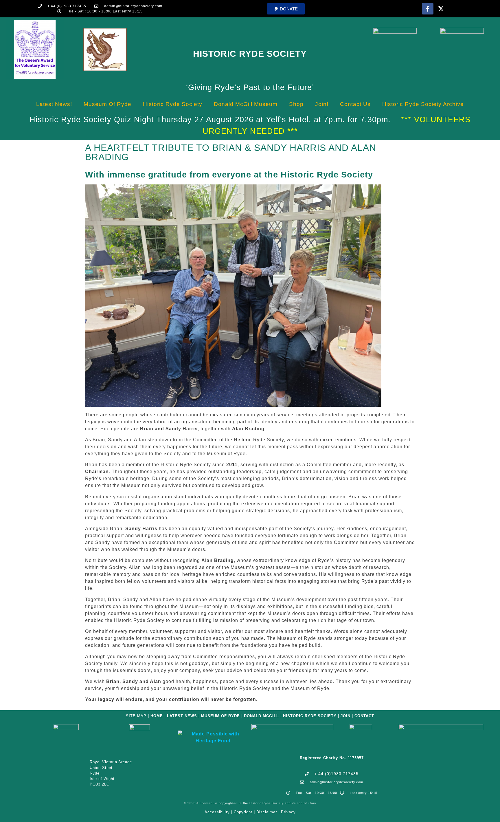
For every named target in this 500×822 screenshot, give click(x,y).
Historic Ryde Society (250, 53)
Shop (296, 104)
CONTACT (364, 716)
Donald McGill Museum (245, 104)
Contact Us (355, 104)
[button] (286, 8)
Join (345, 716)
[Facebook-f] (427, 8)
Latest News (182, 716)
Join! (321, 104)
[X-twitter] (441, 8)
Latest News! (54, 104)
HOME (156, 716)
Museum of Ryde (107, 104)
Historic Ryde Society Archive (423, 104)
